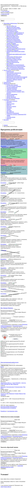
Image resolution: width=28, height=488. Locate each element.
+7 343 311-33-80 (5, 14)
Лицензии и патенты (12, 101)
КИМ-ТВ (9, 105)
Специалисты (7, 82)
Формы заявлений (11, 97)
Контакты (6, 119)
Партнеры (9, 107)
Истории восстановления (13, 98)
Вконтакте (3, 387)
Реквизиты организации (13, 113)
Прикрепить (4, 320)
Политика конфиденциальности (9, 406)
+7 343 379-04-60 (5, 11)
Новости (9, 118)
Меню (2, 20)
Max (2, 308)
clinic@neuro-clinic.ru (6, 383)
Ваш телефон (18, 312)
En (3, 366)
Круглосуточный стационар (14, 86)
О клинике (6, 99)
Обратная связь (4, 365)
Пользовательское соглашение (8, 408)
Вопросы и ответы (11, 106)
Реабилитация (10, 71)
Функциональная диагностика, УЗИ (16, 78)
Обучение (9, 110)
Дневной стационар (12, 89)
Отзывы (9, 109)
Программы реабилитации (10, 23)
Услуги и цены (7, 70)
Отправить (3, 331)
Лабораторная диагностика (13, 75)
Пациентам (6, 83)
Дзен (24, 387)
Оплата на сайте (5, 393)
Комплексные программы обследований (17, 77)
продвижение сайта (12, 411)
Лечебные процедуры (12, 74)
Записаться (3, 15)
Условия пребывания (12, 87)
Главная (6, 125)
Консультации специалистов (14, 73)
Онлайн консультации (12, 85)
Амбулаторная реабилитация (14, 90)
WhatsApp (10, 308)
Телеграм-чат (7, 384)
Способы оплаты (11, 117)
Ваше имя (17, 309)
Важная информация (12, 94)
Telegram (5, 308)
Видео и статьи (10, 103)
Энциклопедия (10, 95)
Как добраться (10, 111)
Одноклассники (18, 387)
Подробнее (3, 138)
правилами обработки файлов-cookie (12, 466)
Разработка (3, 411)
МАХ (2, 388)
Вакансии (9, 102)
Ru (1, 366)
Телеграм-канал (10, 387)
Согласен (3, 468)
